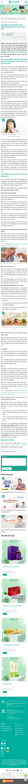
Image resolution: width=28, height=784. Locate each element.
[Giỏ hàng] (26, 2)
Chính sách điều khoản (19, 724)
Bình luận (4, 456)
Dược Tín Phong (20, 772)
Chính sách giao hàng (19, 730)
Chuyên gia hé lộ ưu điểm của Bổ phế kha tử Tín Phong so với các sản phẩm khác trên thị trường (14, 392)
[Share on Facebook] (6, 35)
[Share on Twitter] (8, 35)
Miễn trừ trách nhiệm (19, 728)
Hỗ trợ (16, 723)
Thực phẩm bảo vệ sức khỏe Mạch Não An (12, 605)
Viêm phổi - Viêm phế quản (21, 18)
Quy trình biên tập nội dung (6, 728)
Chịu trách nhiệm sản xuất (6, 730)
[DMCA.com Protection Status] (8, 751)
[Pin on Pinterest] (9, 35)
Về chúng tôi (3, 723)
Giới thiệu (3, 724)
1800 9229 (10, 716)
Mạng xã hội (3, 745)
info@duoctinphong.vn (12, 717)
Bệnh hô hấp (13, 18)
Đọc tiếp (5, 574)
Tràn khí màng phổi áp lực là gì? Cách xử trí (13, 492)
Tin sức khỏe (7, 18)
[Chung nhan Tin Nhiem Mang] (3, 754)
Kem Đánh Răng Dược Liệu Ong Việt (11, 645)
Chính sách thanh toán (19, 732)
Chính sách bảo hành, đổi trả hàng (20, 735)
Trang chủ (3, 18)
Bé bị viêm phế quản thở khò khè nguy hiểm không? (13, 530)
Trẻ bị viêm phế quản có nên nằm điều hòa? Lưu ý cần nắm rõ (13, 511)
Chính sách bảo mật (19, 726)
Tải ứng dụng (3, 740)
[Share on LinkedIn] (11, 35)
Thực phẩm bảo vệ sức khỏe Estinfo (11, 566)
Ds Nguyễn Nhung (10, 33)
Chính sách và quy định (6, 726)
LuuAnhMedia (8, 774)
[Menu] (2, 2)
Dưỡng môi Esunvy (7, 684)
